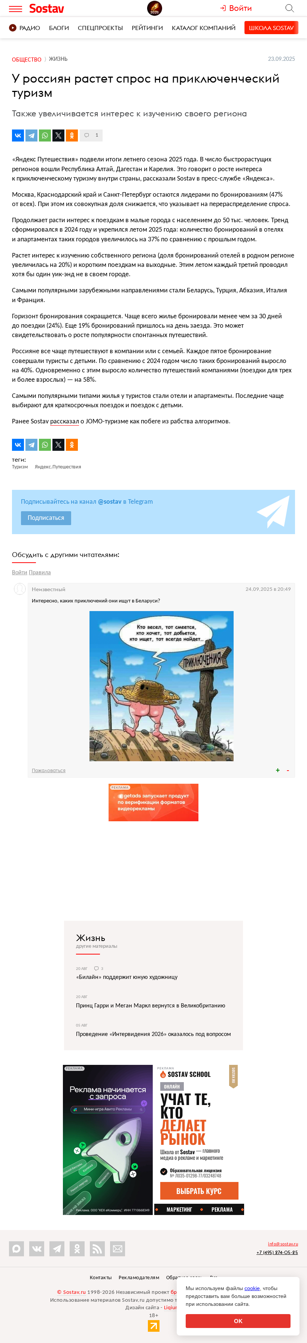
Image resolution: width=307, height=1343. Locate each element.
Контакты (101, 1278)
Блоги (59, 28)
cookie (252, 1288)
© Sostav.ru (71, 1292)
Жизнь (90, 938)
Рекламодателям (139, 1278)
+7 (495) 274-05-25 (277, 1252)
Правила (40, 573)
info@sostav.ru (283, 1244)
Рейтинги (147, 28)
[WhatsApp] (45, 135)
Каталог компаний (203, 28)
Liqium (172, 1308)
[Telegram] (31, 135)
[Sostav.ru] (63, 8)
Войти (19, 573)
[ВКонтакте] (18, 135)
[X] (58, 135)
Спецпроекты (100, 28)
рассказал (64, 421)
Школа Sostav (271, 28)
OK (238, 1321)
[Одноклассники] (72, 135)
